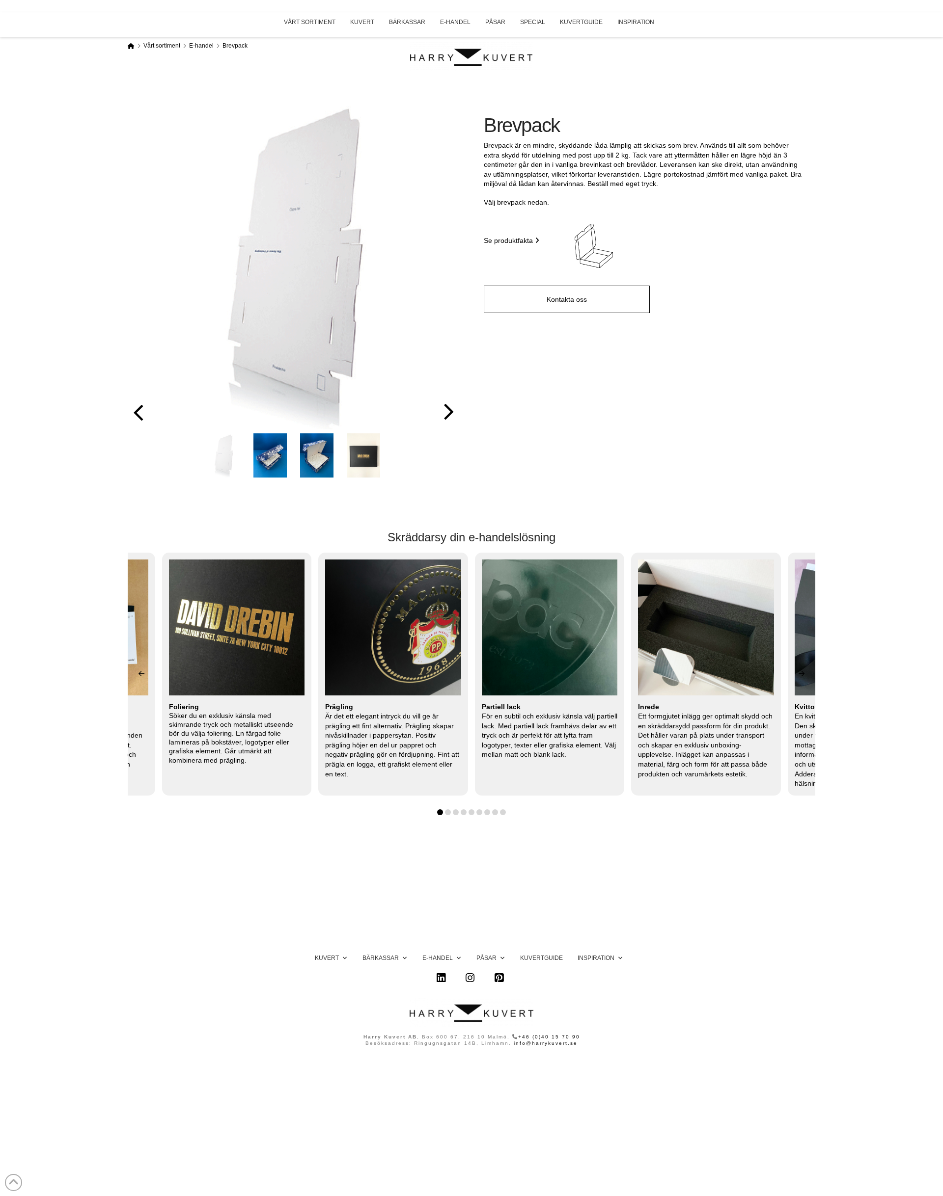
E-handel (437, 958)
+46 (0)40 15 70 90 (549, 1036)
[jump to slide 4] (363, 455)
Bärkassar (380, 958)
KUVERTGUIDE (581, 22)
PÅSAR (495, 22)
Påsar (486, 958)
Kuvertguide (541, 958)
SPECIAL (532, 22)
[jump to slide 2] (270, 455)
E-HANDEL (455, 22)
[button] (593, 245)
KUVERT (362, 22)
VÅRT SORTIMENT (309, 22)
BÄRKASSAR (407, 22)
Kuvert (327, 958)
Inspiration (596, 958)
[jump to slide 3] (317, 455)
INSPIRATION (635, 22)
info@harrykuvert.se (546, 1043)
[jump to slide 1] (223, 455)
